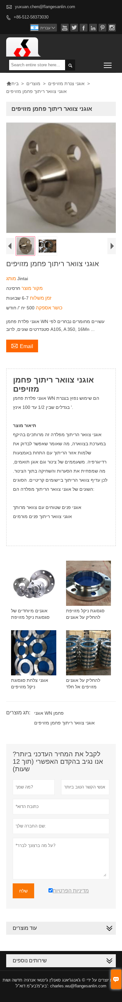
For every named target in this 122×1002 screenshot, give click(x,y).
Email (22, 345)
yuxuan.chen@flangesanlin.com (45, 6)
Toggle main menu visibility (108, 65)
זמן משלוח (40, 298)
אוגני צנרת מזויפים (66, 83)
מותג (11, 278)
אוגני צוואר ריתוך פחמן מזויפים (64, 722)
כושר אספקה (48, 307)
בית (12, 83)
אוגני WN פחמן (49, 713)
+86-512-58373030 (31, 17)
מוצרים (33, 83)
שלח (23, 890)
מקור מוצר (31, 288)
